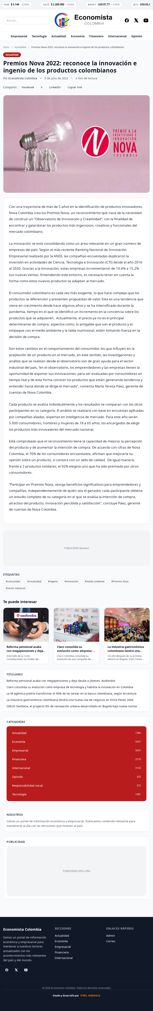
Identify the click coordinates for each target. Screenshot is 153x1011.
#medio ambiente (95, 581)
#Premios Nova (119, 581)
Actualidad (58, 36)
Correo (110, 941)
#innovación (71, 581)
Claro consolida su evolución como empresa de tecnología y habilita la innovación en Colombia (70, 687)
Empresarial (19, 36)
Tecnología (39, 36)
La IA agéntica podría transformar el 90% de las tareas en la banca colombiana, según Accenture (71, 693)
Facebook (28, 87)
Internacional (117, 36)
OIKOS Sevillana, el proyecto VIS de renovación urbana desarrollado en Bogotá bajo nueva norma (72, 706)
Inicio (6, 47)
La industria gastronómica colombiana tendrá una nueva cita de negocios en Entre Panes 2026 (70, 700)
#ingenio (53, 581)
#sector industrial (15, 588)
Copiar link (75, 87)
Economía (77, 36)
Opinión (136, 36)
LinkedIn (55, 87)
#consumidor (13, 581)
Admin (110, 935)
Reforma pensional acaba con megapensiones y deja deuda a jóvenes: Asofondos (61, 681)
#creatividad (34, 581)
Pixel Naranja (90, 995)
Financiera (96, 36)
